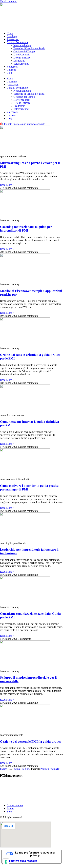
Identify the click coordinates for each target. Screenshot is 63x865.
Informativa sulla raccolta (20, 860)
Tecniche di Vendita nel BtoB (29, 48)
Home (10, 33)
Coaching (12, 36)
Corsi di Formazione (17, 42)
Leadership (19, 60)
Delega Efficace (21, 57)
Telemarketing (21, 63)
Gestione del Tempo (24, 51)
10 (54, 768)
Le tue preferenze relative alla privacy (35, 854)
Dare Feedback (21, 54)
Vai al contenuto (8, 1)
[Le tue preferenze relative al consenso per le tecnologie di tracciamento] (6, 862)
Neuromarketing (22, 45)
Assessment (13, 39)
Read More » (7, 184)
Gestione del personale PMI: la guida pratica (30, 741)
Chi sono (11, 69)
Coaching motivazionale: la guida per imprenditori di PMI (26, 228)
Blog (9, 72)
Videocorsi (12, 66)
